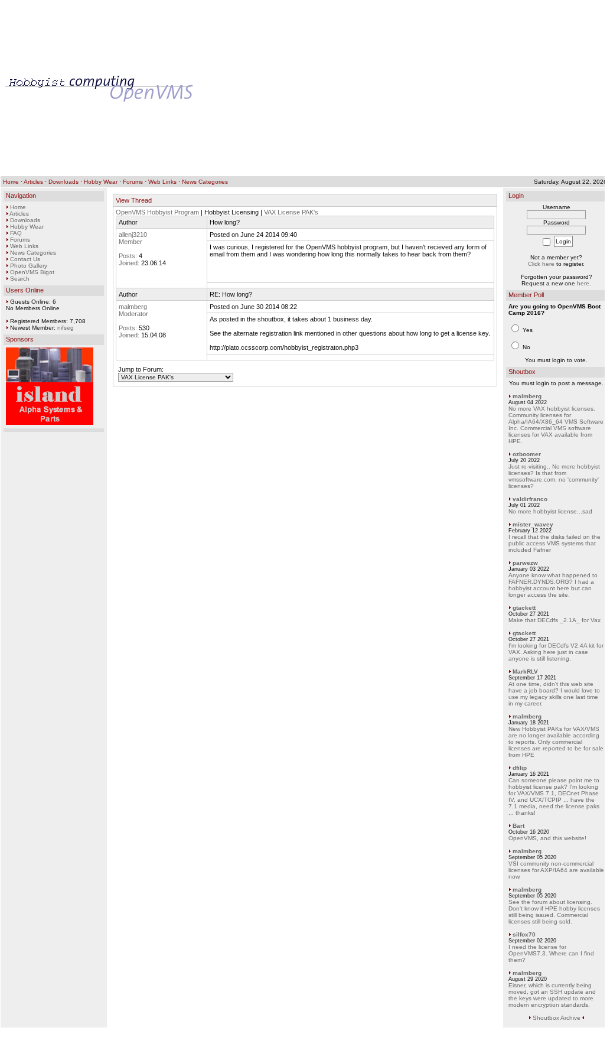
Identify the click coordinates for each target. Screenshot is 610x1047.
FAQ (16, 233)
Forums (133, 181)
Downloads (63, 181)
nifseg (65, 327)
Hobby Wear (101, 181)
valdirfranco (530, 499)
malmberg (133, 306)
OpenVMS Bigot (32, 272)
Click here (541, 264)
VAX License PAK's (291, 212)
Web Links (162, 181)
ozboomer (527, 454)
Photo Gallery (28, 265)
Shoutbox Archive (556, 1018)
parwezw (525, 563)
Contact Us (25, 259)
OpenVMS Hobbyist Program (157, 212)
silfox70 (524, 934)
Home (11, 181)
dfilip (520, 768)
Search (20, 278)
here (583, 283)
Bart (518, 825)
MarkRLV (525, 671)
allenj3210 (133, 234)
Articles (33, 181)
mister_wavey (533, 524)
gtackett (524, 607)
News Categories (205, 181)
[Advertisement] (401, 88)
